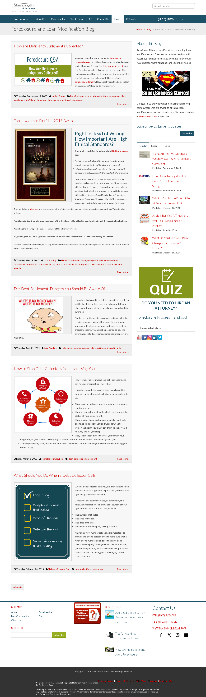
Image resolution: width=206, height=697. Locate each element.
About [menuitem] (14, 612)
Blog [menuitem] (116, 19)
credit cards (115, 348)
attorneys (34, 209)
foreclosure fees (73, 100)
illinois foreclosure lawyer (73, 260)
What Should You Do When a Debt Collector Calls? (55, 475)
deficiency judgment (112, 66)
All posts (17, 587)
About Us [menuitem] (41, 19)
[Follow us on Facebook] (161, 635)
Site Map (141, 680)
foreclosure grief (56, 100)
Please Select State (150, 327)
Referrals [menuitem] (131, 19)
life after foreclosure (80, 96)
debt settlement (99, 348)
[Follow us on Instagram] (177, 635)
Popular (143, 145)
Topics (166, 145)
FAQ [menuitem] (90, 19)
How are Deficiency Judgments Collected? (48, 46)
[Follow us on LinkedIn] (186, 635)
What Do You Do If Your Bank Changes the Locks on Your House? (170, 243)
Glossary (152, 680)
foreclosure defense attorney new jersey (34, 264)
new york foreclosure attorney (102, 260)
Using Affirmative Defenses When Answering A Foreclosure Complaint (171, 158)
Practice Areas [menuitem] (21, 19)
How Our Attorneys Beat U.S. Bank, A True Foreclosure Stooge (170, 181)
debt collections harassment (106, 96)
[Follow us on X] (169, 635)
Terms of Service (124, 680)
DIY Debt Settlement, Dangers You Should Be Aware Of (59, 288)
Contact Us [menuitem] (103, 19)
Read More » (123, 104)
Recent (155, 145)
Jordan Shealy (58, 96)
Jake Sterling (49, 260)
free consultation (147, 116)
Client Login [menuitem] (76, 19)
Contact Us (165, 680)
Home (139, 29)
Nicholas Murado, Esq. (52, 458)
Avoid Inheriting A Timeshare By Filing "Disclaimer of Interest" (170, 220)
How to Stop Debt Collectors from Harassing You (54, 368)
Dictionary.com (119, 151)
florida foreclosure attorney (70, 264)
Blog (149, 29)
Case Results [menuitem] (58, 19)
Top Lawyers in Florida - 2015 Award (44, 120)
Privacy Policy (105, 680)
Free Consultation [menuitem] (20, 616)
